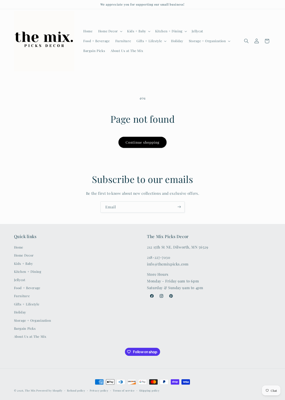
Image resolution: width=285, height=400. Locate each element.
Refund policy (76, 390)
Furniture (22, 296)
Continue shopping (143, 142)
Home (18, 247)
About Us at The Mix (30, 336)
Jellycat (19, 280)
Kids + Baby (23, 263)
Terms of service (124, 390)
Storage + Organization (32, 320)
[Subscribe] (179, 206)
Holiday (20, 312)
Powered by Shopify (49, 390)
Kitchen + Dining (27, 271)
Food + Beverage (27, 288)
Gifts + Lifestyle (26, 304)
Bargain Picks (25, 328)
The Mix (30, 390)
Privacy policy (99, 390)
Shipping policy (149, 390)
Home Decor (24, 255)
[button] (109, 31)
